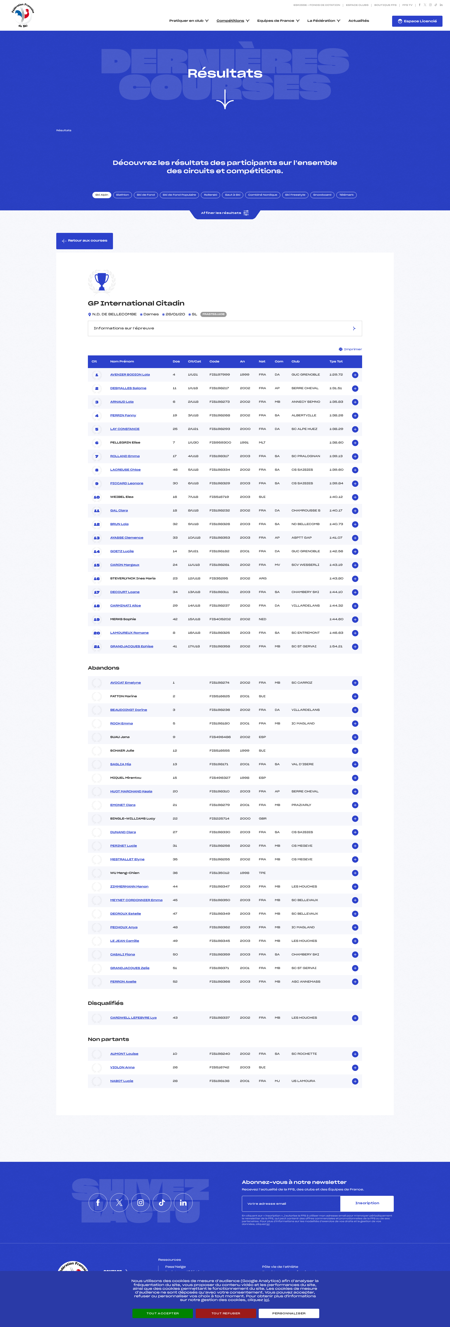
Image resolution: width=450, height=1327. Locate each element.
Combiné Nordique (262, 195)
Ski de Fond (146, 195)
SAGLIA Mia (120, 764)
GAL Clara (119, 510)
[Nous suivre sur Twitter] (425, 5)
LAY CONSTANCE (124, 429)
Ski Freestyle (295, 195)
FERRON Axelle (123, 981)
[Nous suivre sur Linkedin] (441, 5)
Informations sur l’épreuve (124, 328)
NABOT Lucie (121, 1081)
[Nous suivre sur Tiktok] (436, 5)
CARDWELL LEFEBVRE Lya (133, 1018)
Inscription (367, 1203)
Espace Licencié (420, 21)
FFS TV (407, 5)
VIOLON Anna (122, 1067)
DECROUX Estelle (125, 914)
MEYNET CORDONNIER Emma (136, 900)
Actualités (358, 20)
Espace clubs (357, 5)
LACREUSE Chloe (125, 470)
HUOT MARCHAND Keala (131, 791)
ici (268, 1224)
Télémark (346, 195)
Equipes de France (275, 20)
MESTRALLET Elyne (127, 859)
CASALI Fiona (122, 954)
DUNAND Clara (123, 832)
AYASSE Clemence (126, 538)
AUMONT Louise (124, 1054)
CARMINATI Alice (125, 605)
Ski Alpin (101, 195)
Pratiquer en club (186, 20)
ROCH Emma (121, 723)
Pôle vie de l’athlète (280, 1267)
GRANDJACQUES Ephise (131, 646)
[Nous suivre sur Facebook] (419, 5)
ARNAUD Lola (122, 402)
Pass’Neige (175, 1267)
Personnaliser (289, 1313)
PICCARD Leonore (126, 483)
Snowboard (322, 195)
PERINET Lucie (123, 846)
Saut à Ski (232, 195)
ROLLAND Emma (125, 456)
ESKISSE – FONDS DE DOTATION (316, 5)
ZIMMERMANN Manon (129, 886)
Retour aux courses (87, 240)
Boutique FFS (385, 5)
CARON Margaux (124, 565)
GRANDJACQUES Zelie (129, 968)
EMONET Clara (122, 805)
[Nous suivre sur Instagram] (430, 5)
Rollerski (210, 195)
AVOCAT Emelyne (125, 683)
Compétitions (230, 20)
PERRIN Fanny (123, 415)
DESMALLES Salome (128, 388)
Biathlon (122, 195)
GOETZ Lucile (122, 551)
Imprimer (353, 349)
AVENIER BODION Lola (130, 374)
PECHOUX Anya (123, 927)
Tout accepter (162, 1313)
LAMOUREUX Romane (129, 633)
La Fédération (321, 20)
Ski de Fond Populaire (179, 195)
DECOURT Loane (124, 592)
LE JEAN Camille (124, 941)
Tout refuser (225, 1313)
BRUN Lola (119, 524)
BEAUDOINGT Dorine (128, 710)
